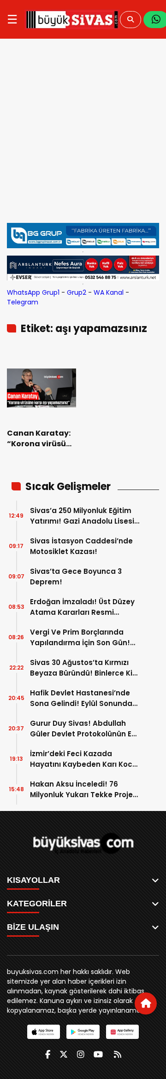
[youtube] (98, 1054)
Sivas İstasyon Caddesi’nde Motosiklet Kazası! (81, 546)
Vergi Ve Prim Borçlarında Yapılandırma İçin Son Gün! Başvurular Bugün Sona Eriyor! (85, 637)
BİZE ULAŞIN (33, 927)
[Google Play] (82, 1032)
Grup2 (76, 292)
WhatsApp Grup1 (33, 292)
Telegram (22, 302)
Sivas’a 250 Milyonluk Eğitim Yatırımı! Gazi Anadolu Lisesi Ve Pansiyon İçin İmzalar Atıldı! (82, 516)
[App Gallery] (122, 1032)
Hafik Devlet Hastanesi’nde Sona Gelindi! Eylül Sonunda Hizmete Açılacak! (81, 698)
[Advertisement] (83, 131)
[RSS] (117, 1054)
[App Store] (43, 1032)
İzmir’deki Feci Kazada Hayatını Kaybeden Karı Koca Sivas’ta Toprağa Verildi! (83, 759)
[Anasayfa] (146, 1003)
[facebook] (47, 1054)
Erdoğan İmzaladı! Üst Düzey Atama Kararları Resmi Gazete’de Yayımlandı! (82, 607)
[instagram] (80, 1054)
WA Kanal (109, 292)
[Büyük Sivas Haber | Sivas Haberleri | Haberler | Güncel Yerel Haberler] (72, 19)
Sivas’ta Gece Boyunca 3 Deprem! (76, 576)
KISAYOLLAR (33, 880)
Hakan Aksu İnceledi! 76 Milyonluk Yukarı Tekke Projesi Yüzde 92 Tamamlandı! (84, 789)
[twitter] (63, 1054)
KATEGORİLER (37, 903)
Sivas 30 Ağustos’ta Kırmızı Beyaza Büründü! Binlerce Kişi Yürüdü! (84, 668)
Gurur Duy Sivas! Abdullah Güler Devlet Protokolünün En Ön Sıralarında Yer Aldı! (83, 728)
